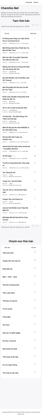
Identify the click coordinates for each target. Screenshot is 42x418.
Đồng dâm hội (22, 194)
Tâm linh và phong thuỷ (14, 203)
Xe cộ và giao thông (10, 365)
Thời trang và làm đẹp (14, 73)
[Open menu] (40, 2)
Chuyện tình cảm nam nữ (14, 176)
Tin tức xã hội (24, 43)
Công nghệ (25, 151)
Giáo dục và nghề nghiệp (14, 112)
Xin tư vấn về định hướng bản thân (15, 108)
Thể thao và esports (10, 301)
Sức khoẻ (23, 82)
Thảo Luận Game (9, 293)
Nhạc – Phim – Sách (10, 277)
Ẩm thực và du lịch (9, 341)
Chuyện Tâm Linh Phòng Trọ (13, 199)
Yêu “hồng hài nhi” (9, 172)
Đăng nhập (29, 2)
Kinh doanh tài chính (10, 349)
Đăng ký (36, 2)
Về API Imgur (7, 156)
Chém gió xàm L (23, 132)
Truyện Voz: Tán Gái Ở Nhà (12, 181)
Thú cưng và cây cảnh (10, 373)
